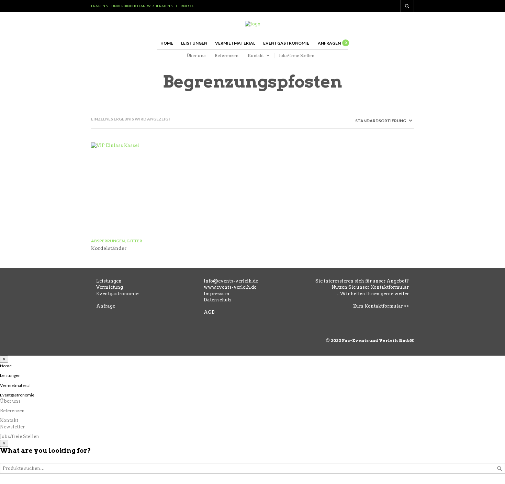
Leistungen (194, 43)
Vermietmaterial (235, 43)
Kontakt (256, 55)
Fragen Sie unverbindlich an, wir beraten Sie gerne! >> (142, 6)
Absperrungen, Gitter (116, 240)
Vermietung (109, 287)
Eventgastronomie (286, 43)
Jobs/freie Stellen (296, 55)
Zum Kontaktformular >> (381, 306)
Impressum (216, 293)
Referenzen (226, 55)
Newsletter (12, 426)
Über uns (196, 55)
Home (166, 43)
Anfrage (105, 306)
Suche (499, 468)
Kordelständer (109, 248)
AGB (209, 312)
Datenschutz (218, 299)
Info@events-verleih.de (231, 281)
